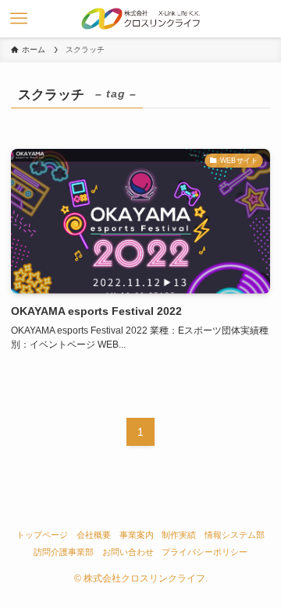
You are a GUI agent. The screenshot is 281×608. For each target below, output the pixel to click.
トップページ (42, 534)
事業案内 (136, 534)
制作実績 (179, 534)
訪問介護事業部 (64, 552)
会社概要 (93, 534)
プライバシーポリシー (204, 552)
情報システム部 (235, 534)
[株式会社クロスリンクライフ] (141, 18)
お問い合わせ (128, 552)
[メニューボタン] (18, 18)
